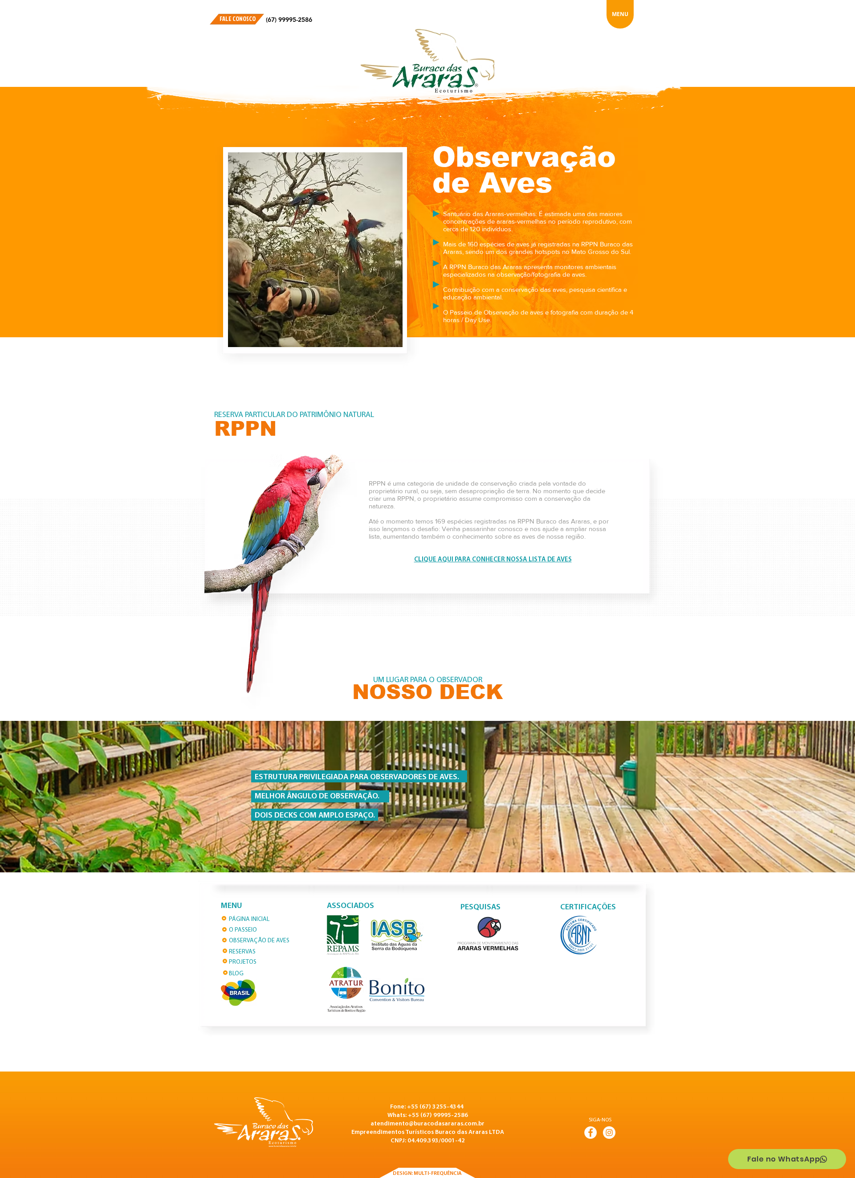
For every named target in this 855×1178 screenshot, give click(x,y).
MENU (620, 14)
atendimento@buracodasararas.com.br (427, 1124)
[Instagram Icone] (609, 1132)
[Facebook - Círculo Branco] (590, 1132)
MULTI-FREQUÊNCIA (438, 1173)
